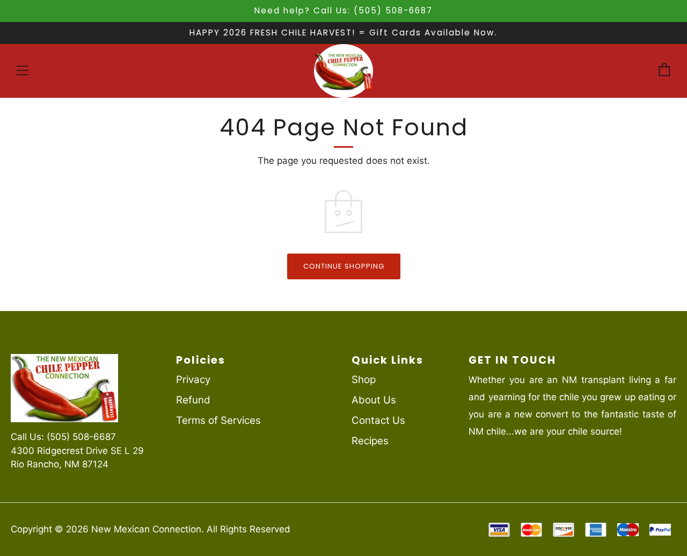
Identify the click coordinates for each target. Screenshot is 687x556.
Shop (364, 379)
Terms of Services (218, 420)
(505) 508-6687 (81, 436)
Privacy (193, 379)
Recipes (370, 441)
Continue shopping (343, 266)
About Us (374, 400)
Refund (193, 400)
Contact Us (378, 420)
